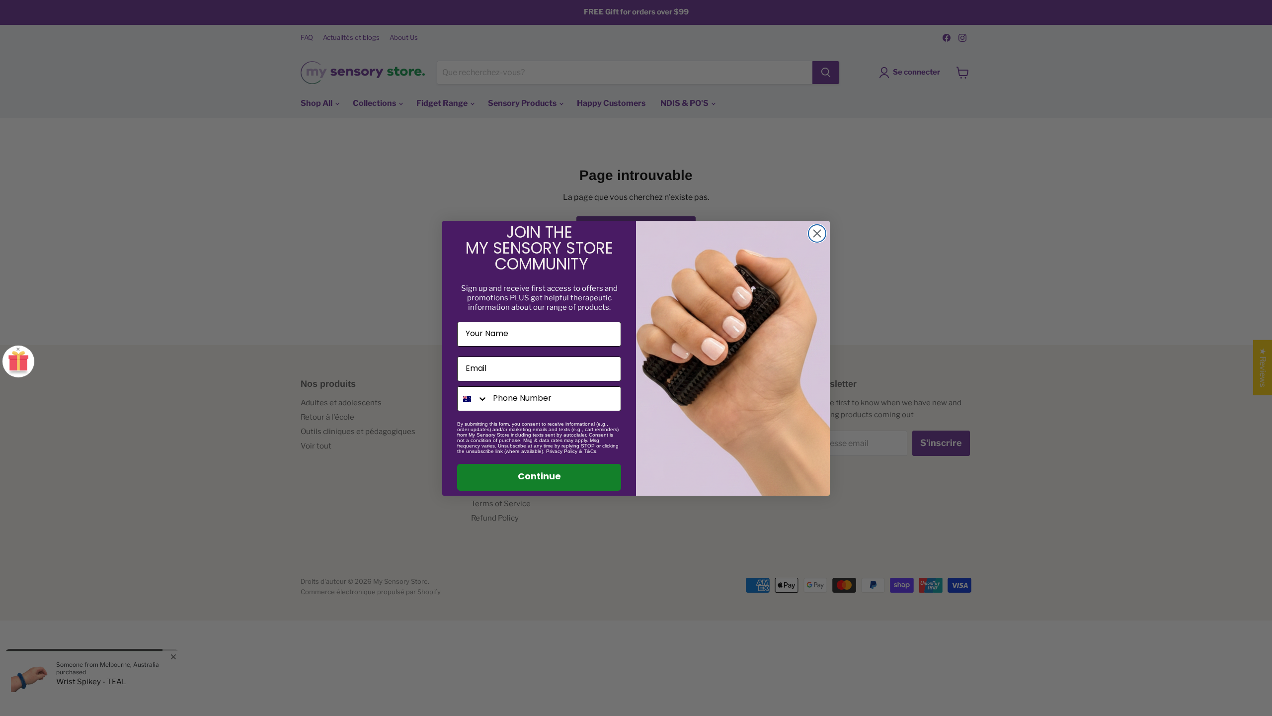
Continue (539, 477)
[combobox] (473, 399)
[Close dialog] (817, 233)
